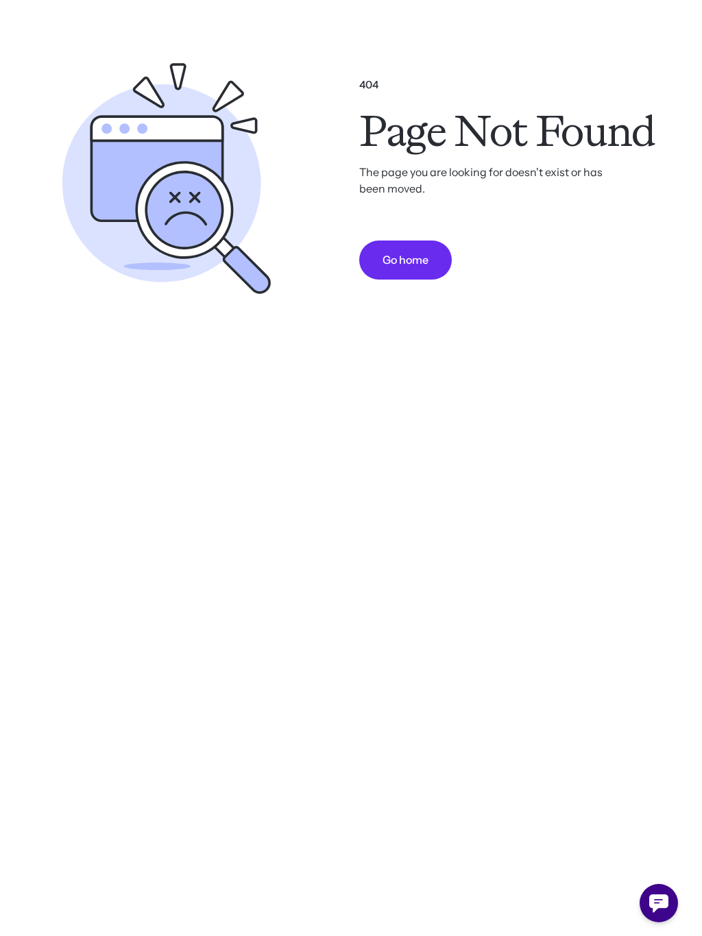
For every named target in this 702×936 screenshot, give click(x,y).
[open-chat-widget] (659, 903)
